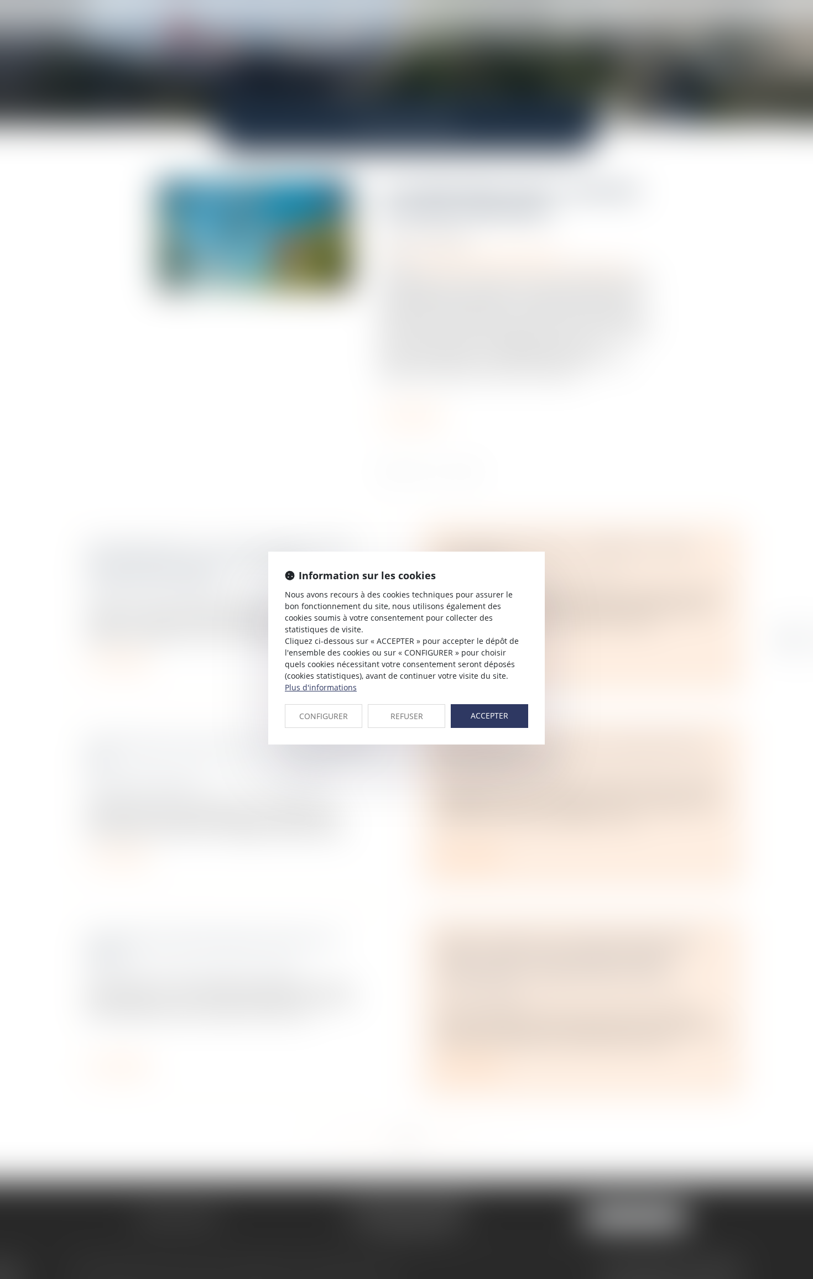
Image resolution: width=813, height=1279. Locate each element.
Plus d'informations (321, 687)
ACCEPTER (489, 715)
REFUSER (406, 716)
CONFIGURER (323, 716)
